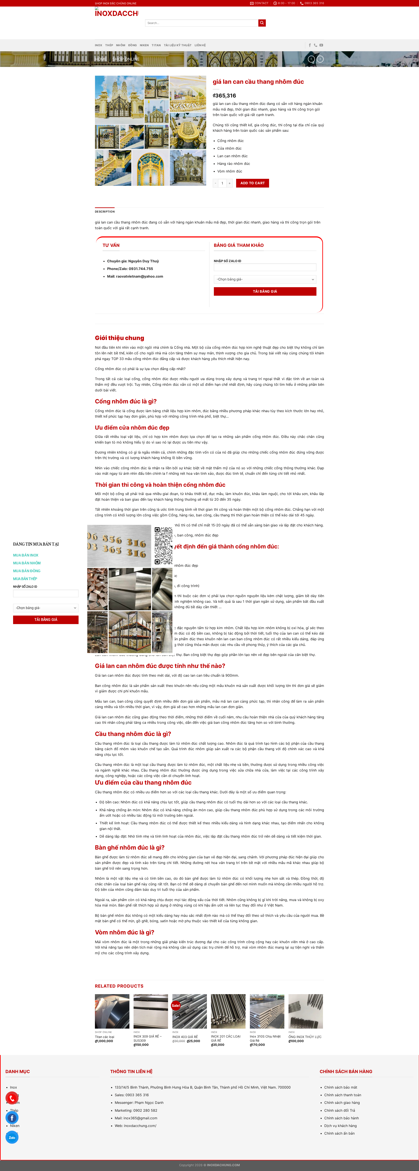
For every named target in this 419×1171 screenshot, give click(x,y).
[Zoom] (100, 180)
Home (101, 59)
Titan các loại (104, 1037)
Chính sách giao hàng (342, 1102)
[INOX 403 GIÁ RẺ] (189, 1011)
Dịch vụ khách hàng (340, 1125)
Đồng (132, 45)
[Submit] (262, 23)
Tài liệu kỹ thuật (178, 45)
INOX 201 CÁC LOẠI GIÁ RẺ (225, 1038)
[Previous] (95, 1024)
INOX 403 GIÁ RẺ (185, 1037)
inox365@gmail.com (140, 1118)
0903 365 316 (137, 1095)
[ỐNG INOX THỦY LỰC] (305, 1011)
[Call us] (315, 45)
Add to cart (252, 183)
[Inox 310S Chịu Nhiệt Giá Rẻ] (267, 1011)
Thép (109, 45)
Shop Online (126, 59)
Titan (156, 45)
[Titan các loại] (112, 1011)
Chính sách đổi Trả (339, 1110)
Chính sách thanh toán (342, 1095)
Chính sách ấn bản (339, 1133)
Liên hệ (200, 45)
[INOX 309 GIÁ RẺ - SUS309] (151, 1011)
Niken (144, 45)
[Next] (322, 1024)
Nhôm (120, 45)
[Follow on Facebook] (310, 45)
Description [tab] (105, 211)
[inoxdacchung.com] (117, 23)
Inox (98, 45)
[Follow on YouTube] (321, 45)
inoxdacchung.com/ (140, 1125)
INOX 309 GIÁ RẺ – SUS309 (147, 1038)
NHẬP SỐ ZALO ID (227, 261)
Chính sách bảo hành (341, 1118)
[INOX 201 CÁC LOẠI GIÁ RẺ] (228, 1011)
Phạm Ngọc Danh (149, 1102)
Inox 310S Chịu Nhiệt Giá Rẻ (265, 1038)
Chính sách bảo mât (340, 1087)
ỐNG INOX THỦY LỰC (304, 1037)
